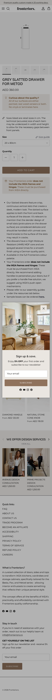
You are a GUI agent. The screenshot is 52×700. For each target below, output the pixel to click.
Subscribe (26, 383)
